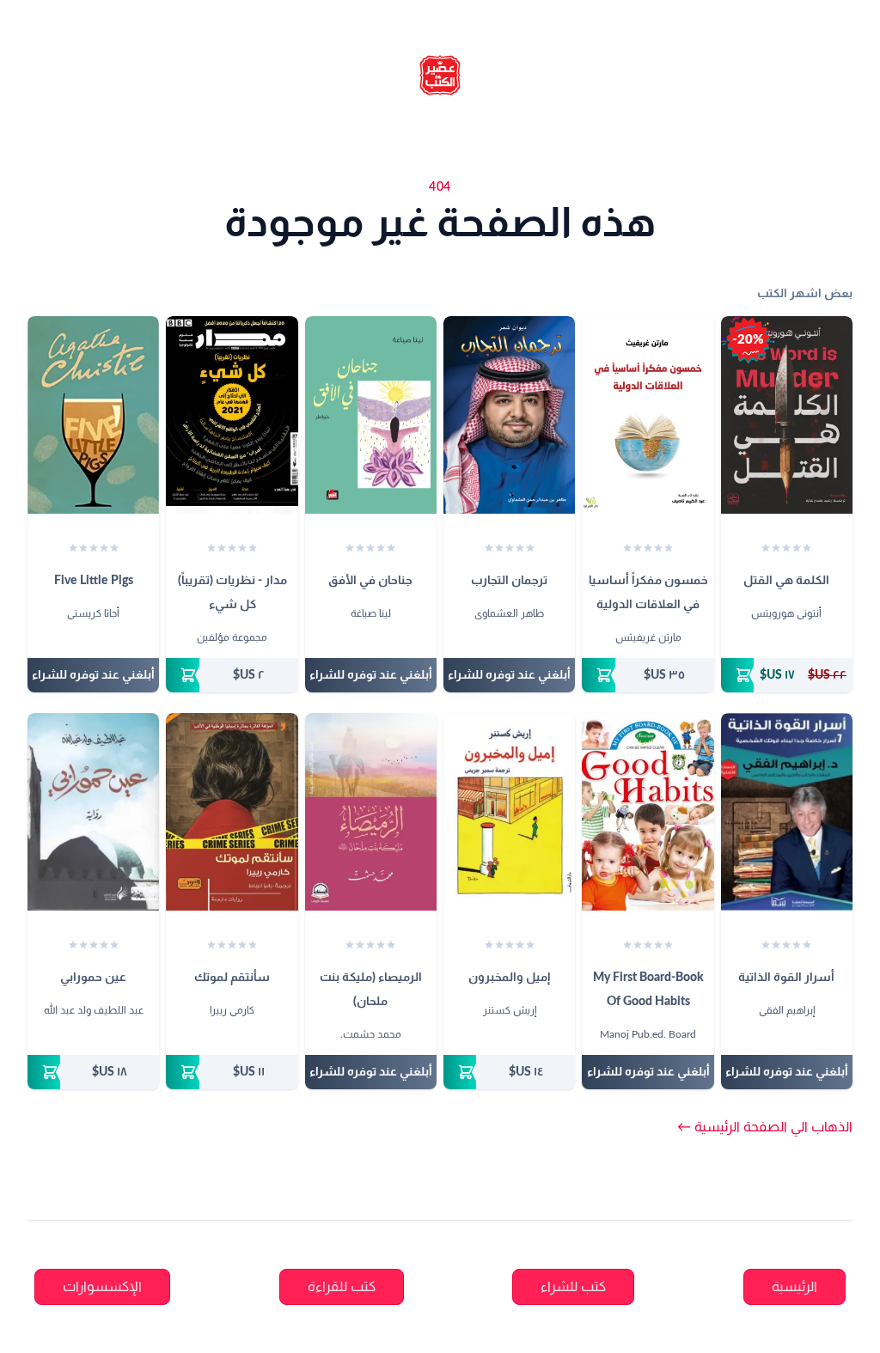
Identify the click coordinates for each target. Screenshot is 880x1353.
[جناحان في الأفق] (371, 415)
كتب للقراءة (342, 1287)
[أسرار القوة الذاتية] (786, 812)
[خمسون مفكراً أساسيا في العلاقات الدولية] (647, 415)
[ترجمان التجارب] (509, 415)
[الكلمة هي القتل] (786, 415)
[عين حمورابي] (93, 812)
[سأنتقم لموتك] (231, 812)
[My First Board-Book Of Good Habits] (647, 812)
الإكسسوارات (102, 1287)
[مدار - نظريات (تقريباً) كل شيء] (231, 415)
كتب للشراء (573, 1287)
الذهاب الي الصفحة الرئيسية (764, 1127)
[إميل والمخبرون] (509, 812)
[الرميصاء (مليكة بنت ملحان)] (371, 812)
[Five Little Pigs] (93, 415)
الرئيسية (794, 1287)
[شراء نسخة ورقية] (786, 675)
